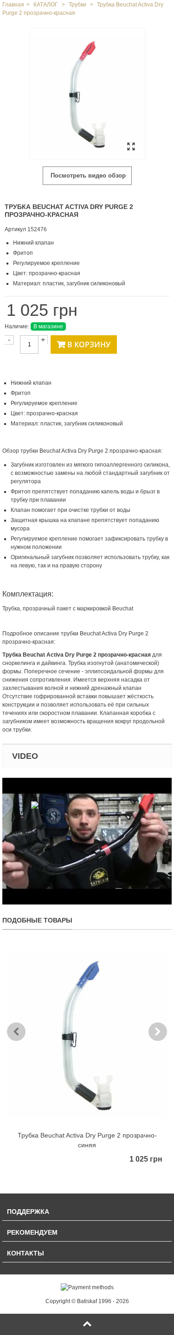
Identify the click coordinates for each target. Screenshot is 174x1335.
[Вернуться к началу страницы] (87, 1324)
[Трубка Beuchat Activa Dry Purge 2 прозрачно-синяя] (87, 1035)
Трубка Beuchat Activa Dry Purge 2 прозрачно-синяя (87, 1140)
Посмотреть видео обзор (87, 175)
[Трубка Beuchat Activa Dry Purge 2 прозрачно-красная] (87, 93)
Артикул (15, 229)
